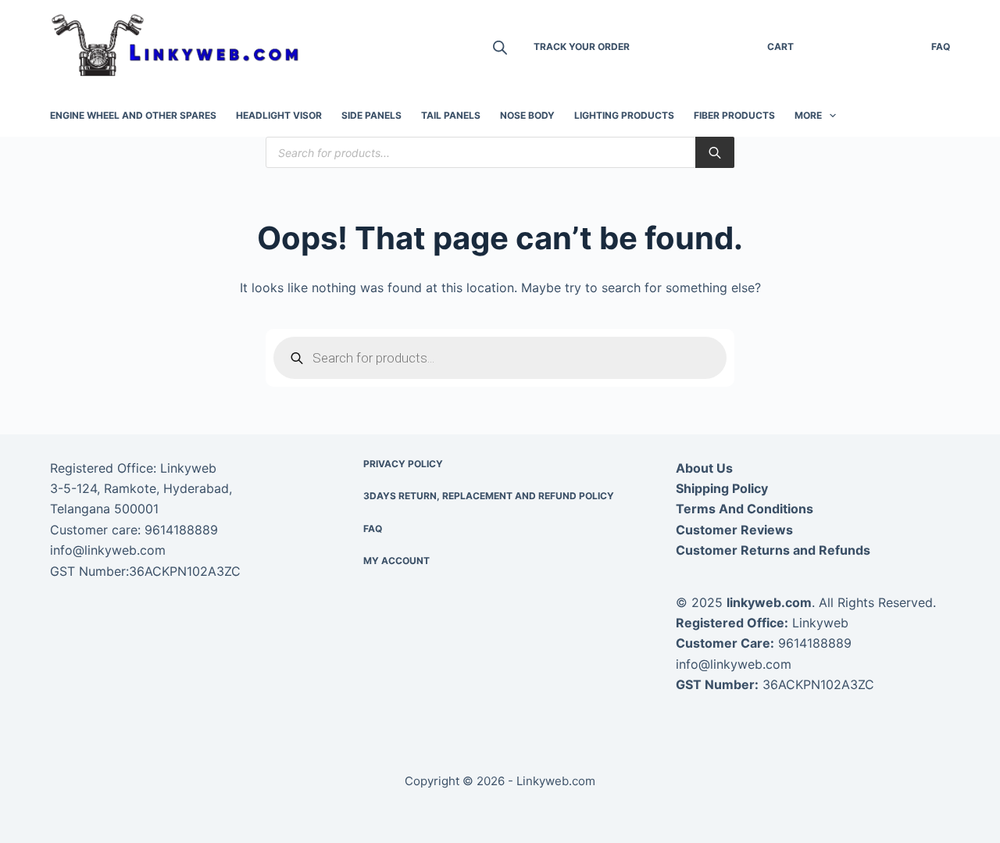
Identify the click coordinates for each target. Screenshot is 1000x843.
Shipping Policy (722, 488)
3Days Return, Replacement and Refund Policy (488, 496)
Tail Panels (450, 115)
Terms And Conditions (744, 508)
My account (396, 560)
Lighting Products (624, 115)
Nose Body (527, 115)
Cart (780, 46)
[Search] (714, 152)
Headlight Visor (279, 115)
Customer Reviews (734, 530)
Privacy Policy (403, 464)
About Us (704, 468)
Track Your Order (582, 46)
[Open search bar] (500, 47)
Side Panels (371, 115)
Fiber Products (734, 115)
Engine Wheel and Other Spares (133, 115)
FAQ (940, 46)
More (808, 115)
